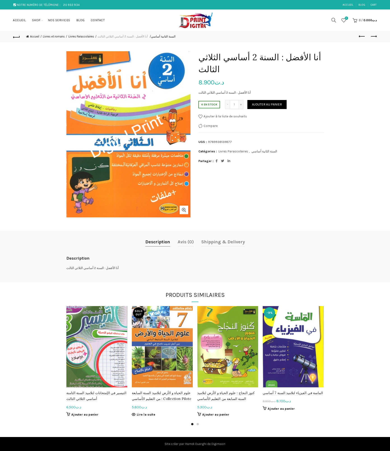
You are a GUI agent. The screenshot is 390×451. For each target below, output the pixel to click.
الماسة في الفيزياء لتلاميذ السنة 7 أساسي (293, 393)
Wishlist (346, 18)
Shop (36, 20)
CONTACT (98, 20)
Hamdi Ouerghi (196, 444)
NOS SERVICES (59, 20)
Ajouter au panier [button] (84, 414)
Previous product (362, 36)
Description (157, 241)
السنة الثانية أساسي (163, 36)
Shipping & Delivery (223, 241)
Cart (373, 4)
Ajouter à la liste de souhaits (225, 116)
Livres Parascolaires (81, 36)
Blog (361, 4)
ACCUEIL (348, 4)
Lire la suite (146, 414)
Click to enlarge (184, 210)
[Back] (16, 36)
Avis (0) (186, 241)
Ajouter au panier (267, 104)
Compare (211, 126)
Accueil (34, 36)
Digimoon (218, 444)
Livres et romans (54, 36)
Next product (373, 36)
